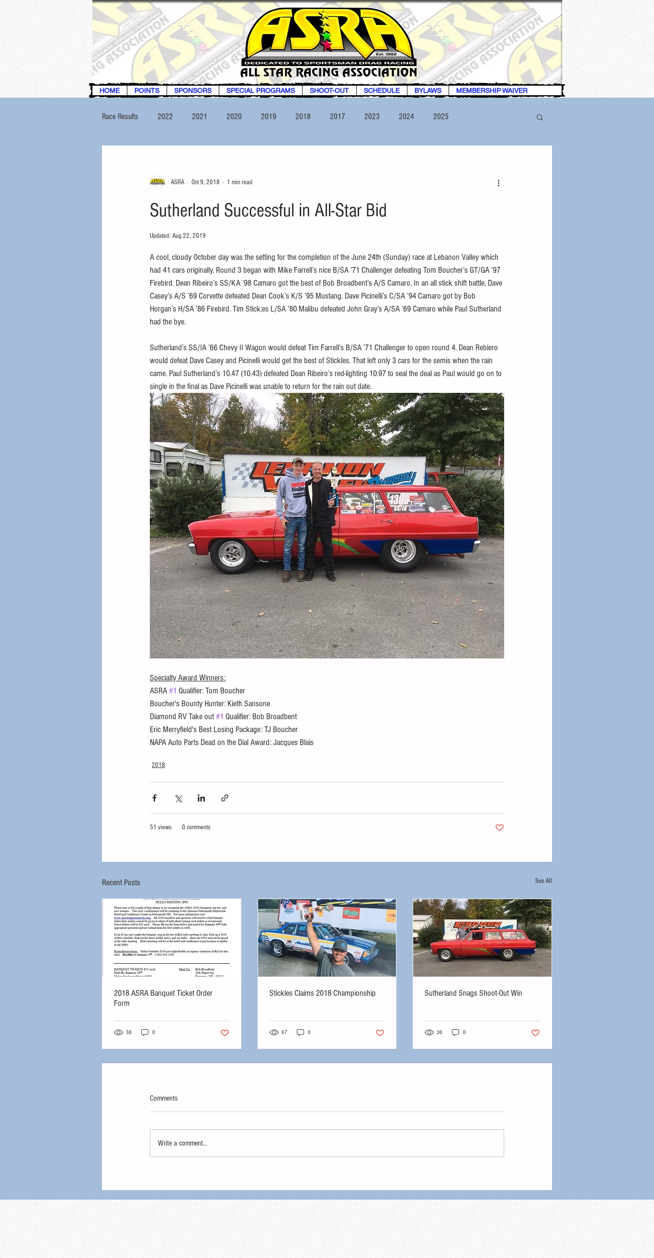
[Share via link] (224, 797)
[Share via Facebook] (154, 797)
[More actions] (498, 182)
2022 (165, 116)
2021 (199, 116)
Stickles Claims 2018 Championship (323, 993)
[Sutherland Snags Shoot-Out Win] (482, 938)
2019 (268, 116)
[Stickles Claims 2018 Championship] (327, 938)
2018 (303, 116)
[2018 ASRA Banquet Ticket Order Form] (171, 938)
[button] (539, 117)
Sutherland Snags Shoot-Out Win (473, 993)
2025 (441, 116)
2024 (406, 116)
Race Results (120, 116)
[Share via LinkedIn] (201, 797)
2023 (372, 116)
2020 (234, 116)
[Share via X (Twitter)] (177, 797)
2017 (337, 116)
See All (543, 881)
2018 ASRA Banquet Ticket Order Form (163, 998)
